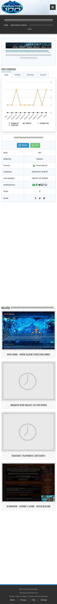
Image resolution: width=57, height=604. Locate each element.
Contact (44, 600)
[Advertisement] (28, 221)
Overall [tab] (43, 74)
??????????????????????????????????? (30, 51)
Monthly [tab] (30, 74)
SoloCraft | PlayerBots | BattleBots (28, 455)
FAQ (33, 600)
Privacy (23, 600)
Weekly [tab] (17, 74)
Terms (12, 600)
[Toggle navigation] (53, 7)
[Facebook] (35, 198)
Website (24, 145)
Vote (30, 29)
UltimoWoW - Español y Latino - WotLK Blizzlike (28, 506)
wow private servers (19, 25)
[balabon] (28, 45)
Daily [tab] (6, 74)
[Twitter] (44, 198)
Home (6, 25)
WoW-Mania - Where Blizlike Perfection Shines (28, 354)
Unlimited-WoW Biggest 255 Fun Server (28, 405)
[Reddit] (40, 198)
